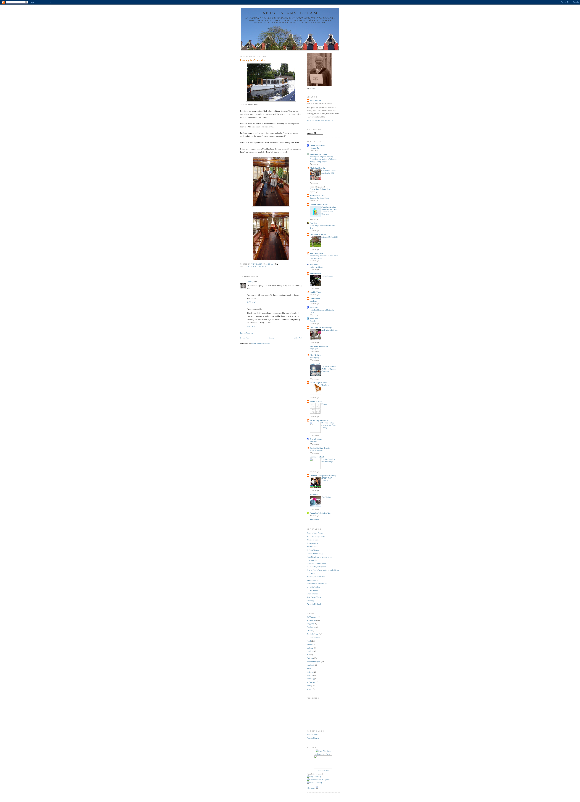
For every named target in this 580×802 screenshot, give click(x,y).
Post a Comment (246, 333)
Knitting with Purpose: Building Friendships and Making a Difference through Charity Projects (323, 159)
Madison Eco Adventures (317, 583)
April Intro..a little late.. (329, 330)
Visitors (310, 671)
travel (309, 668)
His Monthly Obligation (316, 566)
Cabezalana (315, 298)
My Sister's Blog (313, 587)
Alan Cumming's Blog (316, 536)
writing (310, 689)
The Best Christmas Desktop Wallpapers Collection (328, 368)
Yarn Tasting (326, 497)
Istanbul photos (313, 734)
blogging (310, 623)
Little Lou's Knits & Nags (321, 327)
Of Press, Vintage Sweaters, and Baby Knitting (328, 425)
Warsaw (310, 675)
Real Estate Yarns (314, 597)
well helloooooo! (327, 276)
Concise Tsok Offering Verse (320, 189)
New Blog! (325, 385)
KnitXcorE (314, 519)
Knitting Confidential (319, 346)
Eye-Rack (313, 301)
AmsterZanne (312, 546)
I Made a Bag (314, 148)
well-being (311, 682)
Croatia (310, 630)
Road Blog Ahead (317, 186)
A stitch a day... (316, 439)
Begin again (314, 348)
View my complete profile (320, 121)
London (310, 651)
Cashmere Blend (317, 456)
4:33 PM (251, 326)
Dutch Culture (312, 634)
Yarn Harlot (315, 318)
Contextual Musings (315, 553)
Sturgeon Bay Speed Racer (319, 198)
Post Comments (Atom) (260, 343)
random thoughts (314, 661)
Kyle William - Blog (318, 154)
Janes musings (312, 580)
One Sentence (312, 593)
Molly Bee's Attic (317, 195)
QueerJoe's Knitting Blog (321, 513)
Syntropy (310, 600)
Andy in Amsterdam (290, 12)
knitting (310, 647)
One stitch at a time (318, 234)
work (309, 685)
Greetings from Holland (316, 563)
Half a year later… (316, 267)
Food (309, 640)
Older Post (298, 337)
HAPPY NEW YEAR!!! (326, 479)
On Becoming (312, 590)
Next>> (329, 753)
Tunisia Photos (313, 738)
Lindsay (250, 281)
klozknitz (314, 307)
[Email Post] (276, 264)
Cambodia (253, 267)
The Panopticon (316, 253)
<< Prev (320, 771)
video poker (311, 788)
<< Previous (319, 753)
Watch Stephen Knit (318, 382)
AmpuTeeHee (315, 273)
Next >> (326, 771)
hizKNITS (314, 264)
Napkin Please (316, 292)
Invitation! (313, 441)
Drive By (313, 321)
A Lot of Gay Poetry (315, 532)
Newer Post (244, 337)
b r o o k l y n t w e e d (319, 420)
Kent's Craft (315, 363)
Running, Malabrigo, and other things (328, 460)
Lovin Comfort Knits (318, 204)
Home (271, 337)
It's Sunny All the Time (316, 576)
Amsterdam (311, 620)
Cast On (313, 223)
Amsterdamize (312, 543)
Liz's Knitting (316, 354)
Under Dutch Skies (317, 145)
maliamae (314, 494)
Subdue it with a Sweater (320, 447)
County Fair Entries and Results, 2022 (328, 171)
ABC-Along (311, 616)
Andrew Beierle (313, 550)
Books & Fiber (316, 401)
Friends (310, 644)
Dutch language (313, 637)
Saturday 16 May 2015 (329, 237)
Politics (310, 658)
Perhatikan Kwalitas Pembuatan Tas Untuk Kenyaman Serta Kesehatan (329, 210)
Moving (324, 404)
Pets (308, 654)
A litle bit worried (316, 450)
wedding (263, 267)
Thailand (310, 665)
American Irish (313, 539)
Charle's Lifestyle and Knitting (323, 475)
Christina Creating (318, 167)
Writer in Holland (314, 604)
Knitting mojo (315, 357)
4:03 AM (251, 302)
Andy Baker (315, 100)
